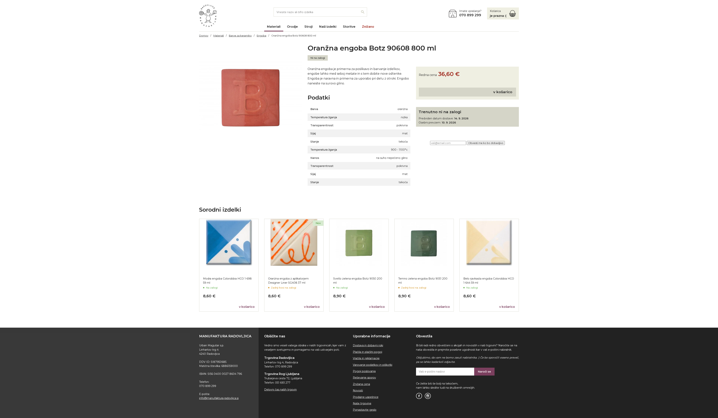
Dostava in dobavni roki (368, 345)
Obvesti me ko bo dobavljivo (485, 142)
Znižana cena (361, 384)
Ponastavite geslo (364, 409)
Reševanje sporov (364, 377)
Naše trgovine (362, 403)
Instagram (428, 396)
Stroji (308, 26)
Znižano (368, 26)
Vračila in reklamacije (366, 358)
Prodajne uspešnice (365, 397)
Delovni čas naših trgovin (280, 389)
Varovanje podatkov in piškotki (372, 365)
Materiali (273, 26)
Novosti (358, 390)
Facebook (419, 396)
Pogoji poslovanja (364, 371)
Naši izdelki (327, 26)
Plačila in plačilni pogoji (367, 352)
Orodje (292, 26)
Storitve (349, 26)
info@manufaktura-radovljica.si (219, 398)
